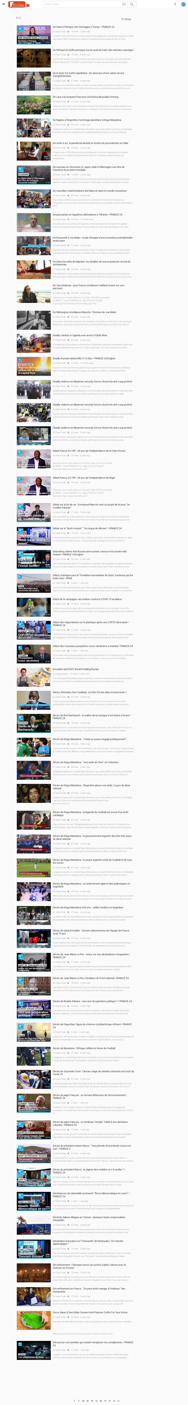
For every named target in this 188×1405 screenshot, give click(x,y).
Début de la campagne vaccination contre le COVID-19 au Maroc (87, 599)
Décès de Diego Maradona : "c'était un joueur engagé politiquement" (89, 739)
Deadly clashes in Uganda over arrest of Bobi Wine (80, 335)
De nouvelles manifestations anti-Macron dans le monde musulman (90, 190)
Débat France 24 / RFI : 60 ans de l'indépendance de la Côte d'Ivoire (89, 450)
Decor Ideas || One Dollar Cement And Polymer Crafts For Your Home (90, 1312)
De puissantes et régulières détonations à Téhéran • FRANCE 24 (87, 214)
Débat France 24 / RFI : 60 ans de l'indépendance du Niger (84, 477)
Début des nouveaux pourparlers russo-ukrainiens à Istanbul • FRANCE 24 (93, 646)
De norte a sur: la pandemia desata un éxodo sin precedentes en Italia (90, 143)
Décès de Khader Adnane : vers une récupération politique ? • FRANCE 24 (92, 1001)
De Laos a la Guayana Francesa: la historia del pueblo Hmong (85, 96)
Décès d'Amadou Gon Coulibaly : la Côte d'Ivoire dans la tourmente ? (90, 692)
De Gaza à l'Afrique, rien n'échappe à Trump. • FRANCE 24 (83, 26)
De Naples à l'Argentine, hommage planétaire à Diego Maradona (87, 120)
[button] (124, 4)
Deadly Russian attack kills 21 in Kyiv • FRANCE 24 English (84, 358)
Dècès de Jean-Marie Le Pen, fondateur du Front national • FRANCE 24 (91, 978)
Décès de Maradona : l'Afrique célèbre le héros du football (84, 1048)
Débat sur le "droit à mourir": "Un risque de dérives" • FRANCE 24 (87, 528)
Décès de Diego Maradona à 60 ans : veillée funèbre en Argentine (88, 907)
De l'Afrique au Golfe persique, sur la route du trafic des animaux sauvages (93, 50)
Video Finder (60, 32)
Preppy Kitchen (61, 674)
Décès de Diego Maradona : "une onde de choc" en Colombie (85, 762)
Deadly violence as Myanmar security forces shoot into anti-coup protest (92, 381)
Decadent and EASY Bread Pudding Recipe (76, 669)
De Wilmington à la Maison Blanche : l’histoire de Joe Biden (84, 312)
